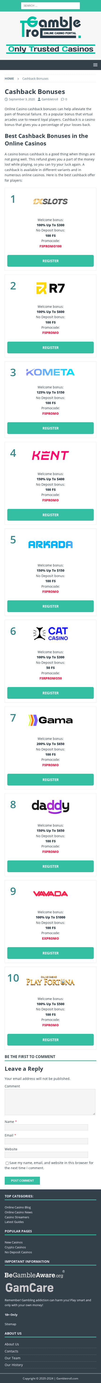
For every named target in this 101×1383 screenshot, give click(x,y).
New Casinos (14, 1242)
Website (11, 1149)
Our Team (12, 1358)
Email (9, 1135)
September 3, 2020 (22, 99)
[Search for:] (50, 5)
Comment (12, 1086)
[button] (94, 64)
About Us (12, 1344)
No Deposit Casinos (18, 1252)
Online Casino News (18, 1212)
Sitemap (10, 1324)
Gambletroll (50, 99)
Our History (14, 1365)
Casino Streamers (17, 1217)
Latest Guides (14, 1222)
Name (10, 1121)
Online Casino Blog (18, 1207)
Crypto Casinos (15, 1247)
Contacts (11, 1351)
